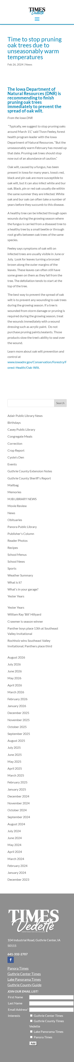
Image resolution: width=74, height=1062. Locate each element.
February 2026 (17, 699)
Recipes (12, 547)
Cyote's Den (15, 457)
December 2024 (18, 796)
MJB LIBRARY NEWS (22, 499)
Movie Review (17, 506)
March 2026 (15, 692)
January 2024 (16, 872)
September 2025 (18, 733)
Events (12, 464)
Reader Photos (17, 540)
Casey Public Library (21, 429)
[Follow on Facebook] (10, 960)
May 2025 (14, 761)
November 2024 (18, 803)
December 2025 (18, 713)
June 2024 (14, 838)
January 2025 (16, 789)
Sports (11, 568)
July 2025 (14, 747)
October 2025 (17, 727)
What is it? (14, 582)
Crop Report (15, 450)
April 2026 (14, 685)
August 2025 (16, 740)
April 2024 (14, 851)
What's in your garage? (22, 589)
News (28, 64)
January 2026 (16, 706)
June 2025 (14, 754)
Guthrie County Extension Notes (29, 471)
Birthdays (14, 422)
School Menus (17, 554)
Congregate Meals (19, 436)
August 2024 (16, 824)
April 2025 (14, 768)
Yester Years (15, 596)
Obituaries (14, 520)
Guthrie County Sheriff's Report (29, 478)
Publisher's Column (20, 533)
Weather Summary (20, 575)
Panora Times (18, 968)
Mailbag (13, 485)
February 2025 (17, 782)
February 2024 (17, 865)
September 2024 (18, 817)
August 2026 (16, 657)
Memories (14, 492)
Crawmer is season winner (25, 621)
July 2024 (14, 831)
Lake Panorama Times (24, 979)
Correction (14, 443)
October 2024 (17, 810)
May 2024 (14, 845)
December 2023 (18, 879)
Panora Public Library (22, 527)
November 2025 (18, 720)
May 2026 (14, 678)
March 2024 (15, 859)
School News (16, 561)
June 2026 (14, 671)
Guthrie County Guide (24, 985)
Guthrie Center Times (24, 974)
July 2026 (14, 664)
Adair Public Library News (25, 415)
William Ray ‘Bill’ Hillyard (24, 614)
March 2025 (15, 775)
